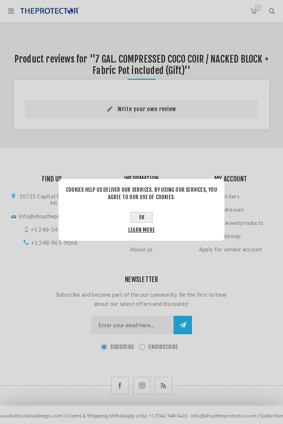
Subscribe (122, 346)
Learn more (141, 229)
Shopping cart (258, 8)
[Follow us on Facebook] (120, 385)
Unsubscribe (163, 346)
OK (141, 217)
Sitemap (231, 236)
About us (141, 249)
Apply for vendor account (231, 249)
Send (183, 325)
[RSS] (163, 385)
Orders (231, 196)
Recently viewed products (230, 222)
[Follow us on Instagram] (141, 385)
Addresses (231, 209)
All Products (141, 420)
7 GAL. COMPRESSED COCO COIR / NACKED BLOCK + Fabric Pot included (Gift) (180, 64)
